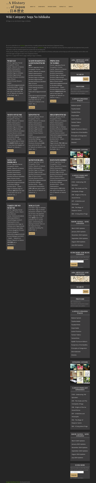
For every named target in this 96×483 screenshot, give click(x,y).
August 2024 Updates (78, 242)
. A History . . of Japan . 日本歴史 (16, 6)
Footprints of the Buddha (79, 132)
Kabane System (76, 105)
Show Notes (41, 6)
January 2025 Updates (79, 231)
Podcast (22, 45)
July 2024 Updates (77, 245)
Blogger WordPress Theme (13, 482)
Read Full (10, 98)
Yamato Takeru (76, 122)
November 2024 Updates (79, 235)
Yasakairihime (75, 112)
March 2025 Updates (78, 228)
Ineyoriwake (75, 115)
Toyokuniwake (75, 109)
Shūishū (73, 142)
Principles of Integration (79, 136)
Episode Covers (52, 6)
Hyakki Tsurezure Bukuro (79, 129)
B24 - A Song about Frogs (80, 214)
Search (71, 6)
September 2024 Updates (80, 238)
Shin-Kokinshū (75, 139)
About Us (32, 6)
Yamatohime (75, 125)
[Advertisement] (48, 33)
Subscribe (73, 264)
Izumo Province (76, 119)
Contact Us (62, 6)
